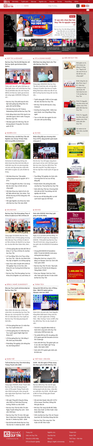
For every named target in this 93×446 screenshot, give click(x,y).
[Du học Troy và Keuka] (76, 220)
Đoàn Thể (10, 359)
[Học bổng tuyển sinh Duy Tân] (76, 292)
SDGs (76, 1)
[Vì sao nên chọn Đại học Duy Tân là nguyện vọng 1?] (34, 26)
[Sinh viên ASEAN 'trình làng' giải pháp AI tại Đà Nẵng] (45, 225)
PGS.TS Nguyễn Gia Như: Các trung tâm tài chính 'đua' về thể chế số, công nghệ (18, 186)
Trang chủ (29, 432)
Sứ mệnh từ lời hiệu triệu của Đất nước (82, 131)
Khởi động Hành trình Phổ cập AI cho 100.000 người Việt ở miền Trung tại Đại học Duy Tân (18, 117)
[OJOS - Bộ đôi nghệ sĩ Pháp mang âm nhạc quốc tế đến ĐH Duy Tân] (45, 375)
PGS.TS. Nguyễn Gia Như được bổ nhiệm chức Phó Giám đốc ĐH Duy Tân (82, 119)
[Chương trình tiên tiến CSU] (76, 149)
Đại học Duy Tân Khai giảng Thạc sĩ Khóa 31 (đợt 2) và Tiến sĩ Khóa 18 (17, 214)
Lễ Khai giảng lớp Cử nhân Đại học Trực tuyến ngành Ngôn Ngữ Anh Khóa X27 (17, 333)
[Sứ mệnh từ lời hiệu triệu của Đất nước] (69, 131)
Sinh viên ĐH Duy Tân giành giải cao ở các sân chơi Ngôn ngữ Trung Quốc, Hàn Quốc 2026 (46, 345)
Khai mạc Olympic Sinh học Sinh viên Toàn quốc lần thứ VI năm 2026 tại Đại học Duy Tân (45, 275)
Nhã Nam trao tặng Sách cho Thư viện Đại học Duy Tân (44, 63)
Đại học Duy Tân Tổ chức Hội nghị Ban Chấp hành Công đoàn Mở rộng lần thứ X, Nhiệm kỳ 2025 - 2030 (18, 417)
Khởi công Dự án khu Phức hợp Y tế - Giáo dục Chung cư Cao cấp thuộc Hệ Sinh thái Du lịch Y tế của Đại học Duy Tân (81, 88)
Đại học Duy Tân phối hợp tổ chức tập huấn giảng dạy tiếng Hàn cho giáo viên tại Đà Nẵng (17, 104)
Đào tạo (33, 1)
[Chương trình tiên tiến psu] (76, 167)
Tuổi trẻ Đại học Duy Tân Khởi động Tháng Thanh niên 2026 (17, 364)
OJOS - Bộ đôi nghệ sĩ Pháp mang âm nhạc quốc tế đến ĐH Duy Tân (45, 364)
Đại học (38, 210)
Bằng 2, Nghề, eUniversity (17, 284)
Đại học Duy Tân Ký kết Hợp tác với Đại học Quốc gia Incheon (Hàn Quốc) (17, 64)
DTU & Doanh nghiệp (43, 58)
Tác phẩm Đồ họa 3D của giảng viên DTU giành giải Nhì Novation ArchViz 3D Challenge (46, 337)
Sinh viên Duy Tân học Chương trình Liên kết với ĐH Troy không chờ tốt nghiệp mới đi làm (46, 191)
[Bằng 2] (76, 238)
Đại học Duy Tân (14, 438)
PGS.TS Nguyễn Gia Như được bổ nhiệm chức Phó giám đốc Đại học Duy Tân (82, 106)
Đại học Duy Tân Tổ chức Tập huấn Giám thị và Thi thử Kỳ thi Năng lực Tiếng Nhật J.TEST (45, 268)
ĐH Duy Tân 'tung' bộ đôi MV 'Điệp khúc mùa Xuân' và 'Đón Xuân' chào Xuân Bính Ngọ (45, 410)
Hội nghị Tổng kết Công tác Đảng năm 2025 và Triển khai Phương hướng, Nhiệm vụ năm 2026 (17, 402)
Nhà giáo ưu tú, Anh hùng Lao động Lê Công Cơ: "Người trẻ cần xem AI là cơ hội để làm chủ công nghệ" (81, 69)
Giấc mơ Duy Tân (70, 58)
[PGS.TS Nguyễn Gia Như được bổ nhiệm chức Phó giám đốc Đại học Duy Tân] (69, 104)
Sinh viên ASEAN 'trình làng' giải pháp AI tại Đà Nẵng (44, 214)
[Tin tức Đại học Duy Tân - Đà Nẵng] (16, 5)
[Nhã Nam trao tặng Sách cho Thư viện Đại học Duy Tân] (45, 74)
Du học (38, 133)
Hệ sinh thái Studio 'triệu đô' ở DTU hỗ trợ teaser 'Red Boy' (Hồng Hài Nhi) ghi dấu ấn (45, 402)
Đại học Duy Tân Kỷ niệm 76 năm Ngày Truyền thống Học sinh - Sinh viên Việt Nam (17, 410)
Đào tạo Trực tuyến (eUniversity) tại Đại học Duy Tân (17, 289)
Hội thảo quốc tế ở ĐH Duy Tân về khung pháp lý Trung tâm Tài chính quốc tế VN (17, 124)
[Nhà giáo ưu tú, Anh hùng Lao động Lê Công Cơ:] (69, 65)
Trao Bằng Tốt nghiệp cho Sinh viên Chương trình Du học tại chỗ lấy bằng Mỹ (45, 178)
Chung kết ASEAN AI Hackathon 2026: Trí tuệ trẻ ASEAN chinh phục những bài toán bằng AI (45, 253)
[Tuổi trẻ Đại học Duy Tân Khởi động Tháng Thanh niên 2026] (17, 375)
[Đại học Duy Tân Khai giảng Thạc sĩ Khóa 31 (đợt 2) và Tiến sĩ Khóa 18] (17, 225)
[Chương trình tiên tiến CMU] (76, 185)
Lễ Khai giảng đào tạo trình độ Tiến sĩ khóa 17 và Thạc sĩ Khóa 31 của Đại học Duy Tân (18, 251)
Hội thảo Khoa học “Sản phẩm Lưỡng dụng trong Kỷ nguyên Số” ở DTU (17, 178)
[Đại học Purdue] (76, 202)
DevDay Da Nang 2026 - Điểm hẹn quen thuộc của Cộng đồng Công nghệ (45, 112)
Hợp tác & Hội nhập (14, 58)
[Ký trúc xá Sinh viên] (76, 256)
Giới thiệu (15, 1)
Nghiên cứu (11, 133)
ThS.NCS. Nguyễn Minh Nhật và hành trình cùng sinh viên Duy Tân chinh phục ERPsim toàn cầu (45, 330)
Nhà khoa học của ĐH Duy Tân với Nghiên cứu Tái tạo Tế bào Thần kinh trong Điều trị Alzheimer (17, 139)
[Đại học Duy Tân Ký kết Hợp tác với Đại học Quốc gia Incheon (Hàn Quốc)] (17, 76)
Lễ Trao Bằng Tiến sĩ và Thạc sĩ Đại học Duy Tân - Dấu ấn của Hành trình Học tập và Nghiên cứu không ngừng (18, 258)
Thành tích (39, 284)
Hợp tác (52, 1)
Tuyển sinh (24, 1)
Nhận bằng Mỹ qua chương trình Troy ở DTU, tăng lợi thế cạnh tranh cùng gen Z (45, 139)
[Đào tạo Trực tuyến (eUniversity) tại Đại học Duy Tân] (17, 300)
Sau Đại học (11, 210)
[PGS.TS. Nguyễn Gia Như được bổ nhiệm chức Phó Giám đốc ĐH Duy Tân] (69, 117)
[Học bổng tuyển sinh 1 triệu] (76, 274)
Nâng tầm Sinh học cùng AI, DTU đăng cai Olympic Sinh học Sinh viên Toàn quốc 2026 (46, 261)
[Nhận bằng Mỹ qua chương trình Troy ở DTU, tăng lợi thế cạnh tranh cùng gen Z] (45, 151)
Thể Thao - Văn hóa (42, 359)
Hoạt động (68, 1)
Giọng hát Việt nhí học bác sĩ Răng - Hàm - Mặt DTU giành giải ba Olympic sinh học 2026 (45, 290)
